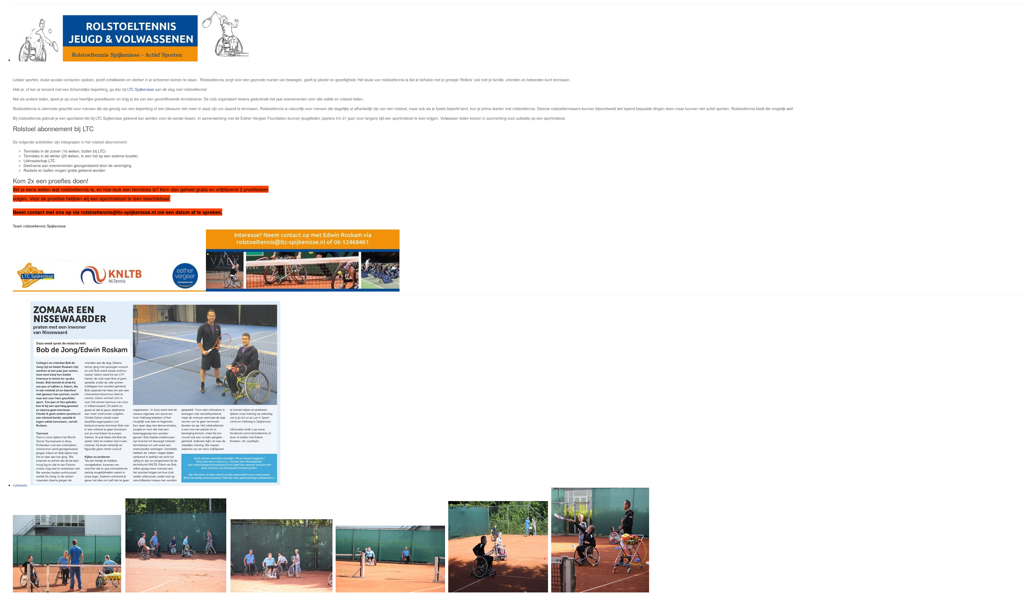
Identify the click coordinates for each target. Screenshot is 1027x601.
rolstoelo (20, 485)
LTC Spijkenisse (140, 89)
